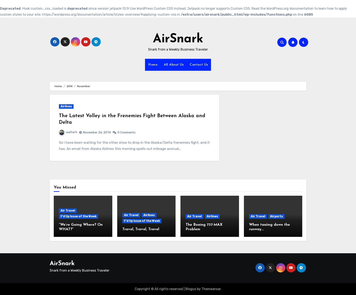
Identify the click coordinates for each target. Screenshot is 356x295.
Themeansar (211, 289)
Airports (276, 216)
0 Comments (126, 132)
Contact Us (199, 64)
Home (153, 64)
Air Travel (68, 210)
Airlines (66, 106)
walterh (71, 132)
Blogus (190, 289)
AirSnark (178, 39)
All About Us (174, 64)
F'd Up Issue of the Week (78, 216)
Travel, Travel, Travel (140, 229)
